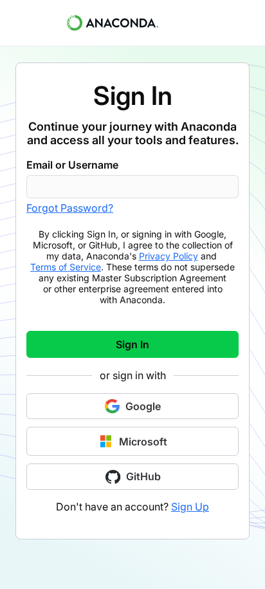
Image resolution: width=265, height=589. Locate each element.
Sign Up (190, 506)
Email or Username (72, 164)
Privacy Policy (168, 255)
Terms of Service (65, 266)
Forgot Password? (69, 207)
